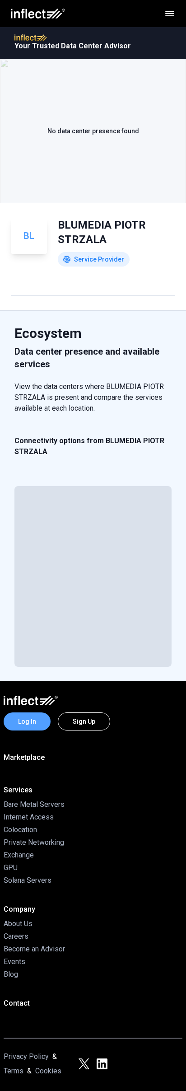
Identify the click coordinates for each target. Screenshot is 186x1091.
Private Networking (34, 842)
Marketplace (24, 757)
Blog (11, 974)
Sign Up (84, 721)
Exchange (19, 855)
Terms (13, 1071)
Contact (17, 1003)
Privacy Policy (26, 1056)
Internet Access (29, 817)
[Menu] (170, 14)
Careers (16, 936)
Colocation (20, 829)
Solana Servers (27, 880)
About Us (18, 923)
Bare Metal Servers (34, 804)
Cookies (48, 1071)
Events (14, 961)
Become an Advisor (34, 949)
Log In (27, 721)
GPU (11, 867)
